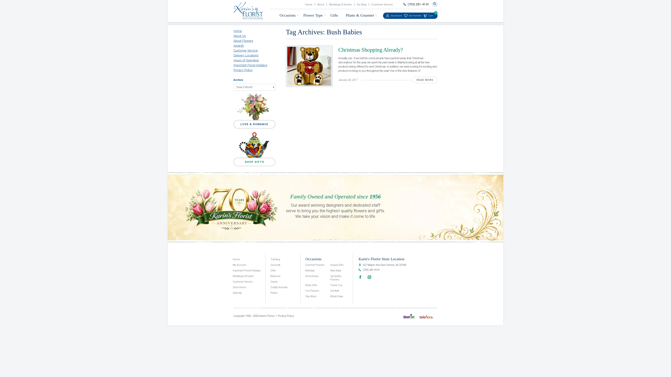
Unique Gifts (337, 265)
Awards (238, 45)
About (320, 4)
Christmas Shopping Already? (370, 50)
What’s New (336, 296)
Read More (425, 80)
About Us (239, 36)
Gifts (334, 15)
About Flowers (243, 41)
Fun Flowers (312, 290)
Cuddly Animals (279, 287)
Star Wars (310, 296)
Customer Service (382, 4)
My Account (396, 15)
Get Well (334, 290)
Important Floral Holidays (250, 65)
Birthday (310, 270)
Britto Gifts (311, 285)
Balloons (275, 276)
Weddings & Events (340, 4)
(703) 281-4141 (418, 4)
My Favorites (415, 15)
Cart (430, 15)
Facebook (360, 277)
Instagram (369, 277)
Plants (273, 292)
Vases (273, 281)
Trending (275, 259)
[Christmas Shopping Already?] (309, 66)
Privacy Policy (243, 70)
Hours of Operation (246, 60)
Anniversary (312, 276)
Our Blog (361, 4)
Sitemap (237, 292)
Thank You (336, 285)
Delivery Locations (245, 55)
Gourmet (275, 265)
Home (308, 4)
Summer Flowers (314, 265)
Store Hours (239, 287)
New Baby (335, 270)
